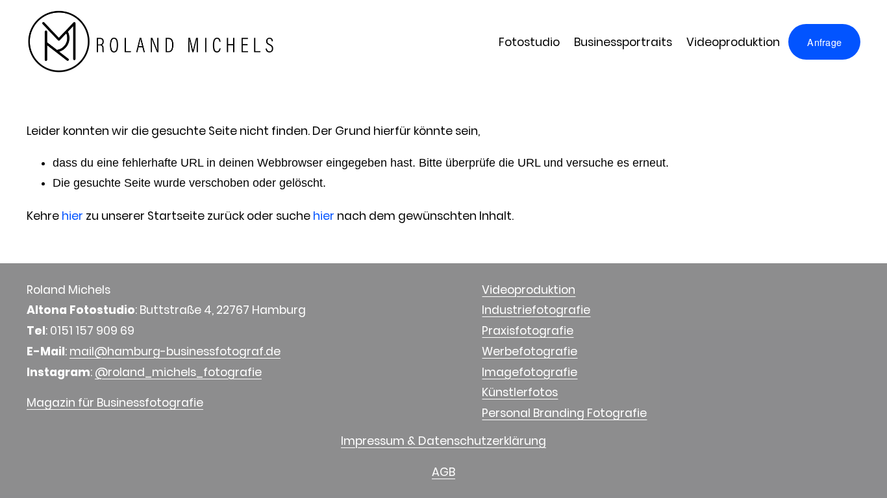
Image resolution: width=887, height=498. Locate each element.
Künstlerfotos (520, 392)
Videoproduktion (733, 42)
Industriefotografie (536, 310)
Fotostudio (529, 42)
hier (72, 216)
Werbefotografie (529, 351)
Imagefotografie (529, 372)
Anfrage (824, 42)
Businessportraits (623, 42)
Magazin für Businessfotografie (115, 402)
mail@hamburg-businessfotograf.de (175, 351)
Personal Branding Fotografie (564, 413)
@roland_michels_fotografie (178, 372)
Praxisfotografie (527, 330)
